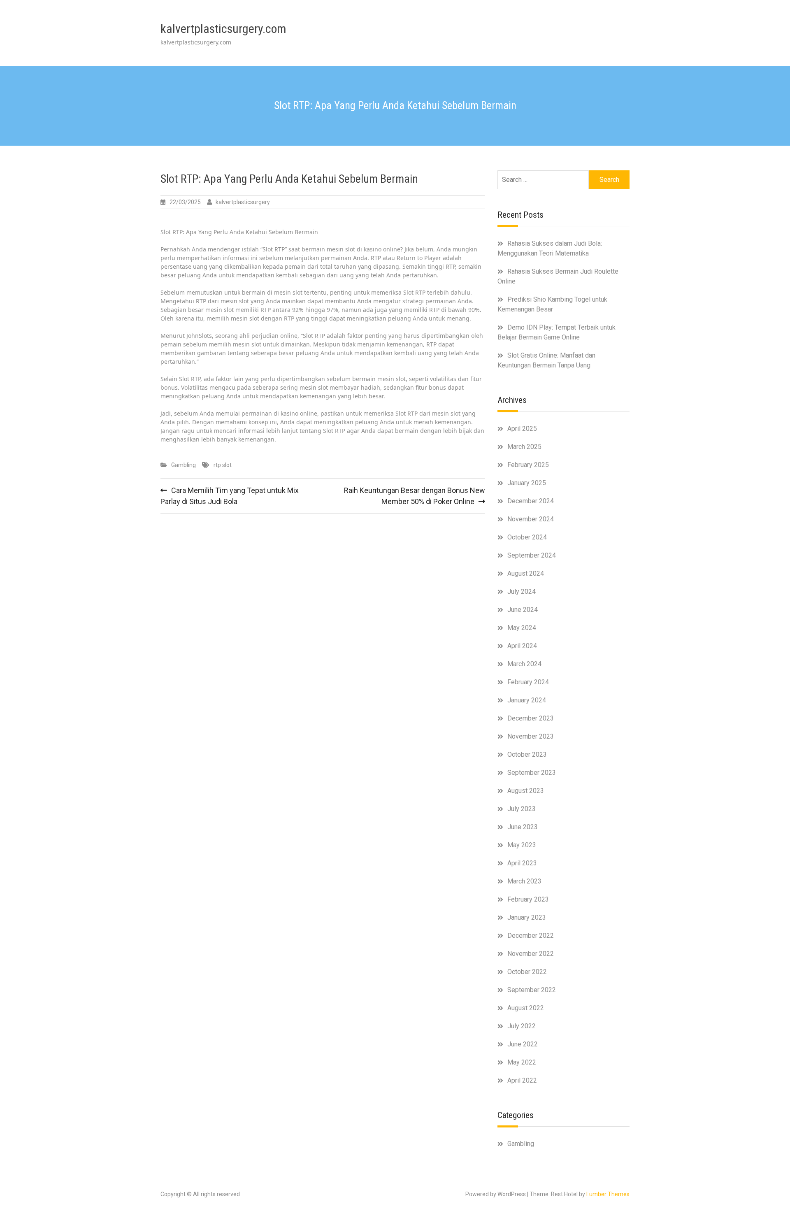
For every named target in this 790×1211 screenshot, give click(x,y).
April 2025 (522, 428)
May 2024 (521, 628)
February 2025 (528, 465)
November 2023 (530, 736)
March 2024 (524, 664)
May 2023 (521, 845)
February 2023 (528, 899)
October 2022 (527, 972)
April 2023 (522, 863)
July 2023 (521, 809)
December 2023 (530, 718)
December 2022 (530, 935)
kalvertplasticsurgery (243, 202)
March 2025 (524, 447)
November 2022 (530, 954)
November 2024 (530, 519)
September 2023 (531, 772)
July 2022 (521, 1026)
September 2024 (531, 555)
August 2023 (525, 791)
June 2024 (522, 610)
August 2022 (525, 1008)
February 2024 (528, 682)
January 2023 (526, 917)
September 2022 (531, 990)
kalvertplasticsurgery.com (223, 28)
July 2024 (521, 591)
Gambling (183, 465)
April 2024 (522, 646)
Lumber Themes (608, 1194)
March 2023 (524, 881)
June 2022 (522, 1044)
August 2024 (525, 573)
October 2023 (527, 754)
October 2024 (527, 537)
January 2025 (526, 483)
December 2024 (530, 501)
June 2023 (522, 827)
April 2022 (522, 1080)
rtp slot (223, 465)
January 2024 (526, 700)
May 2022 (521, 1062)
